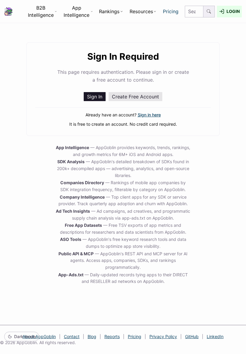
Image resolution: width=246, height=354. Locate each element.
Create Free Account (135, 97)
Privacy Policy (163, 336)
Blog (92, 336)
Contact (72, 336)
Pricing (170, 11)
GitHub (192, 336)
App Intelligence (76, 11)
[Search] (209, 11)
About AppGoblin (39, 336)
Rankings (109, 11)
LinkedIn (215, 336)
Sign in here (149, 114)
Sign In (94, 97)
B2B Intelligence (41, 11)
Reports (112, 336)
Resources (141, 11)
